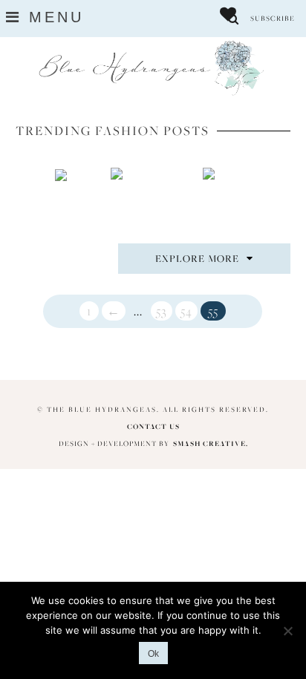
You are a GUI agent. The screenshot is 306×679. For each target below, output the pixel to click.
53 (161, 311)
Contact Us (153, 426)
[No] (287, 630)
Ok (153, 654)
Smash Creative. (210, 443)
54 (186, 311)
